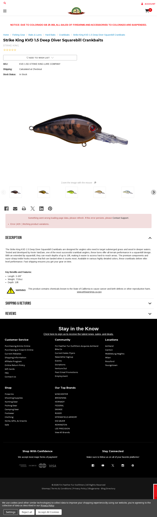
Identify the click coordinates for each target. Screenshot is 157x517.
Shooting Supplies (14, 398)
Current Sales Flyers (65, 353)
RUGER (58, 413)
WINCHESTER (61, 394)
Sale (7, 424)
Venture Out (61, 368)
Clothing (9, 417)
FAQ (7, 373)
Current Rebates (13, 353)
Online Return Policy (15, 365)
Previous (3, 192)
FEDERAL (59, 405)
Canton (109, 350)
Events (58, 360)
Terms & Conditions (61, 488)
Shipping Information (15, 357)
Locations (111, 339)
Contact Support (120, 218)
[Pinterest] (50, 208)
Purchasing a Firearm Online (19, 350)
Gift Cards (10, 369)
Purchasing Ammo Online (17, 346)
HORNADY (60, 401)
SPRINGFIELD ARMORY (66, 417)
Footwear (9, 413)
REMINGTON (61, 424)
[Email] (15, 208)
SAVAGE (58, 409)
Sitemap (46, 488)
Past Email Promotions (66, 372)
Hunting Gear (11, 401)
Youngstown (111, 365)
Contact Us (10, 376)
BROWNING (60, 398)
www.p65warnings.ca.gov (89, 292)
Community (62, 339)
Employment (61, 376)
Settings (10, 512)
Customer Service (17, 339)
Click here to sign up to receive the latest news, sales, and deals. (78, 334)
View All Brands (62, 432)
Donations (60, 364)
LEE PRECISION (62, 428)
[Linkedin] (41, 208)
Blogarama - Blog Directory (101, 488)
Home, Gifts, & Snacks (16, 421)
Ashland (109, 346)
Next (153, 192)
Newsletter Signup (64, 357)
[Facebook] (6, 208)
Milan (108, 357)
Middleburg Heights (114, 353)
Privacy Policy (80, 488)
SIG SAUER (60, 421)
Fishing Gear (11, 405)
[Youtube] (103, 465)
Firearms (9, 394)
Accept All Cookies (48, 512)
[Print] (24, 208)
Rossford (109, 361)
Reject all (27, 512)
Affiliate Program (13, 361)
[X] (32, 208)
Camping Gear (12, 409)
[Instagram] (122, 465)
